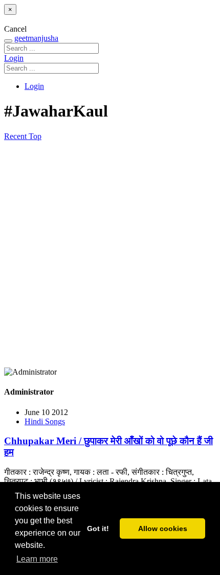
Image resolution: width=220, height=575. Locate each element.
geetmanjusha (36, 38)
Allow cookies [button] (162, 528)
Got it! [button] (98, 528)
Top (35, 136)
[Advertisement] (110, 254)
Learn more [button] (37, 559)
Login (14, 58)
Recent (16, 136)
